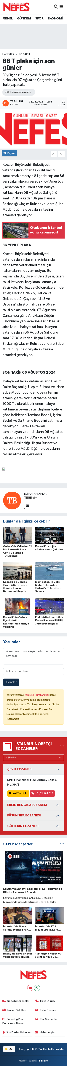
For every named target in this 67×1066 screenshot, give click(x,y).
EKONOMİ (55, 18)
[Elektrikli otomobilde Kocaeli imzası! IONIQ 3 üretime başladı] (49, 606)
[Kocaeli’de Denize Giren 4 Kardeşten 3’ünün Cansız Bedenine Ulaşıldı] (17, 570)
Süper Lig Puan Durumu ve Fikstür (13, 1021)
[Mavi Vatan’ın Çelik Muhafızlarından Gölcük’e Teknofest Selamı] (49, 570)
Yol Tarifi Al (20, 793)
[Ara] (56, 6)
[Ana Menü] (61, 6)
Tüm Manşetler (48, 1019)
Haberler (8, 54)
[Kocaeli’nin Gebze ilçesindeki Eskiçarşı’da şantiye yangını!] (17, 606)
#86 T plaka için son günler (18, 92)
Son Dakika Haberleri (18, 1032)
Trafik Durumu (47, 1010)
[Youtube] (30, 988)
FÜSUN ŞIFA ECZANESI (24, 815)
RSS (10, 1049)
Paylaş (11, 153)
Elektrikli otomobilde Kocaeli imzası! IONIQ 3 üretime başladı (49, 620)
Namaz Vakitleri (16, 1010)
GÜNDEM (24, 18)
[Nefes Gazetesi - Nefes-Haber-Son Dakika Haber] (16, 7)
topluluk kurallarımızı (37, 695)
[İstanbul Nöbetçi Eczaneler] (62, 746)
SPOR (39, 18)
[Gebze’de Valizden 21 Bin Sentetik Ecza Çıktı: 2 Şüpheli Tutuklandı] (17, 535)
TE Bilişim (30, 497)
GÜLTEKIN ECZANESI (23, 826)
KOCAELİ (24, 54)
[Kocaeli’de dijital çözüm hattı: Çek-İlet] (49, 535)
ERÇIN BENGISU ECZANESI (27, 805)
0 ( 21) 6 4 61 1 (44, 793)
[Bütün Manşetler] (62, 844)
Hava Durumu (48, 1001)
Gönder (11, 682)
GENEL (8, 18)
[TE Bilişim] (12, 500)
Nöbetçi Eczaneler (18, 1001)
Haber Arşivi (47, 1032)
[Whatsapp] (37, 988)
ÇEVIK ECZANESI (19, 769)
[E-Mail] (27, 506)
